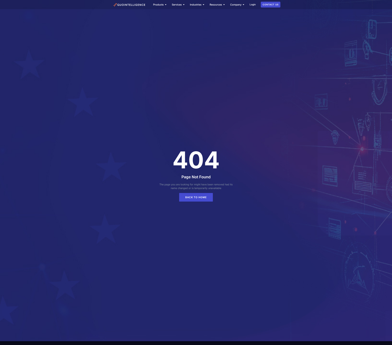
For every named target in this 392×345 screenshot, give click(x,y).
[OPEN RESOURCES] (224, 4)
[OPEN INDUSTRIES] (203, 4)
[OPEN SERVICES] (184, 4)
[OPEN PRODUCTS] (165, 4)
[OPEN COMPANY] (243, 4)
